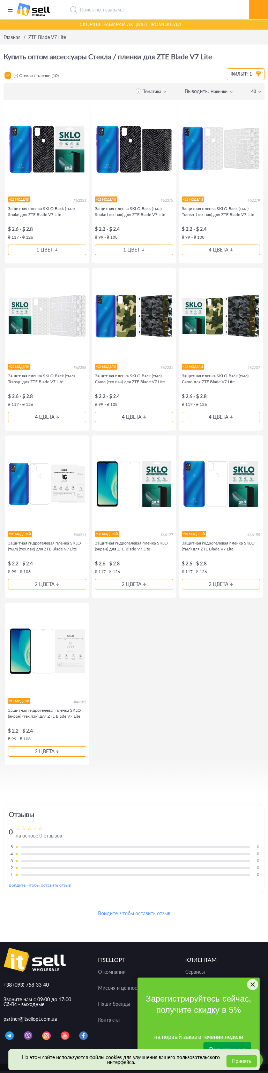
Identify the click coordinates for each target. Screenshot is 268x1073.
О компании (112, 972)
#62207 (253, 367)
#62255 (80, 367)
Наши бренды (114, 1004)
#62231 (167, 367)
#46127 (167, 534)
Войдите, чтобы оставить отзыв (40, 885)
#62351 (80, 200)
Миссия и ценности (120, 988)
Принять (241, 1061)
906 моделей (107, 534)
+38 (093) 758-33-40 (26, 985)
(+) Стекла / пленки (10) (36, 75)
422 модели (19, 199)
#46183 (80, 702)
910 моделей (194, 534)
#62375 (167, 200)
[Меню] (9, 10)
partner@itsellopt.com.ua (30, 1019)
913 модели (19, 701)
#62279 (253, 200)
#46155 (253, 534)
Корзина (258, 1)
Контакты (109, 1020)
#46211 (80, 534)
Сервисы (195, 972)
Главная (12, 37)
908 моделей (20, 534)
